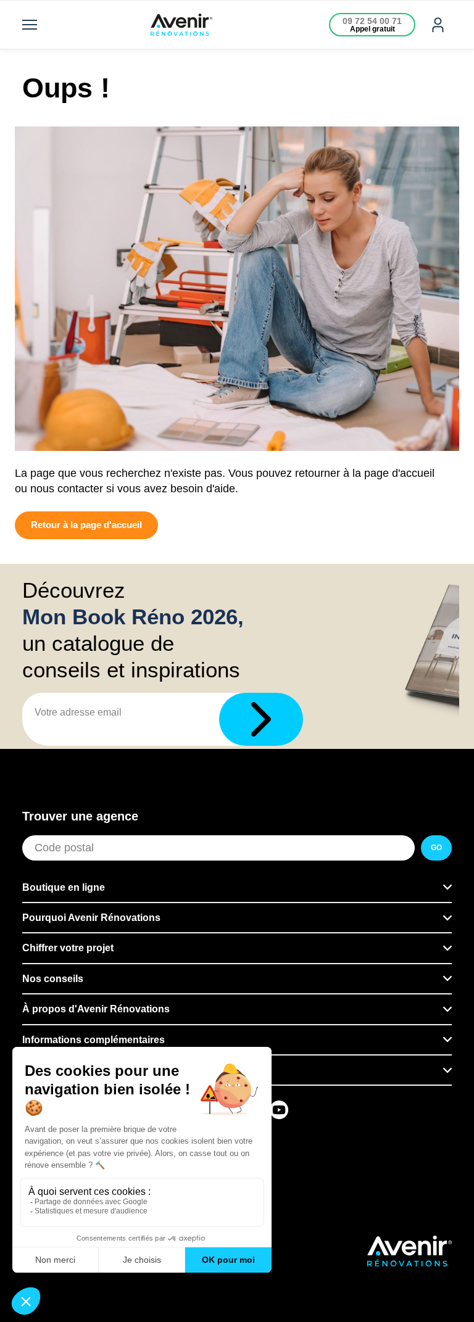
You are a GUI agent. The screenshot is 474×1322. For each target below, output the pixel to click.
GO (436, 847)
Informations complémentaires (93, 1040)
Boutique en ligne (63, 887)
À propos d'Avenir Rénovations (96, 1009)
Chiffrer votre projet (68, 948)
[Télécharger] (261, 719)
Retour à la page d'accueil (86, 524)
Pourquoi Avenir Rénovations (91, 917)
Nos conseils (52, 978)
